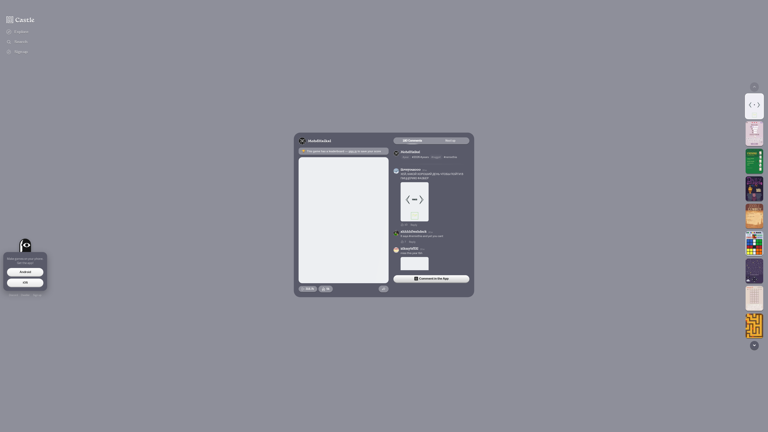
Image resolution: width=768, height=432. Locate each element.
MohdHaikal (319, 141)
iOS (25, 282)
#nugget (436, 157)
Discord (13, 295)
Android (25, 272)
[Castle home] (20, 19)
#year (406, 157)
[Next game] (754, 345)
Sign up (37, 295)
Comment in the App (434, 278)
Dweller (25, 295)
